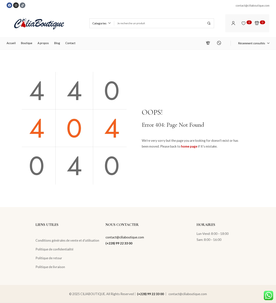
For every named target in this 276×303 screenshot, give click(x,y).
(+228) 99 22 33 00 (119, 243)
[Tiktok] (22, 5)
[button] (102, 23)
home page (189, 146)
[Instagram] (16, 5)
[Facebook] (9, 5)
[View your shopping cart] (257, 23)
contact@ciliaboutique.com (125, 237)
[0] (243, 23)
